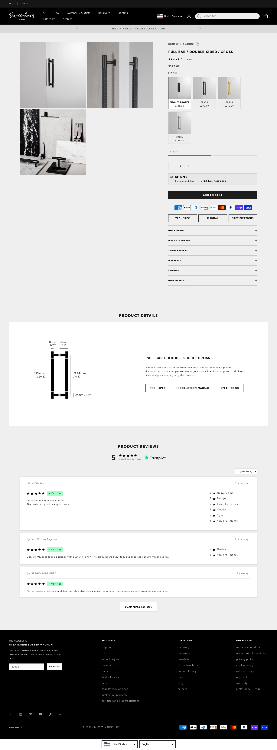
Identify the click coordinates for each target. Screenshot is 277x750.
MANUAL (212, 218)
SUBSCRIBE (54, 667)
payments (242, 677)
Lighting (123, 13)
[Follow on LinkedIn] (60, 714)
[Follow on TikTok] (50, 714)
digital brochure (188, 665)
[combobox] (120, 744)
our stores (184, 653)
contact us (108, 665)
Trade (12, 4)
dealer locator (110, 677)
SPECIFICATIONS (243, 218)
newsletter (184, 659)
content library (187, 671)
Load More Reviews (138, 607)
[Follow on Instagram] (21, 714)
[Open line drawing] (61, 374)
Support (24, 4)
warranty (241, 683)
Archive (67, 19)
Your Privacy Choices (115, 689)
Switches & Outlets (78, 13)
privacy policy (245, 659)
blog (180, 683)
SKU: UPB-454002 (181, 43)
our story (183, 647)
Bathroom (49, 19)
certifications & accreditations (120, 701)
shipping (107, 647)
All (44, 13)
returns (106, 653)
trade (105, 671)
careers (182, 689)
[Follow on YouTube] (40, 714)
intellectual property (114, 695)
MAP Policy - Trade (248, 689)
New (56, 13)
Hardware (104, 13)
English (14, 727)
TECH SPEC (182, 218)
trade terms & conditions (252, 653)
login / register (111, 659)
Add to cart (212, 195)
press (181, 677)
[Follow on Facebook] (11, 714)
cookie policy (244, 665)
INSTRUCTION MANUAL (193, 388)
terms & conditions (248, 647)
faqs (104, 683)
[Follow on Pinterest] (30, 714)
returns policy (245, 671)
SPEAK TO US (230, 388)
